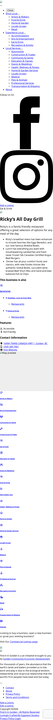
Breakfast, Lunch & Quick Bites (19, 298)
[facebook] (26, 148)
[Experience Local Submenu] (24, 33)
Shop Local (11, 13)
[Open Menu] (1, 5)
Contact (10, 687)
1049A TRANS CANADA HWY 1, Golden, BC (25, 343)
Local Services (13, 48)
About (9, 89)
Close (10, 10)
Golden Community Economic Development (26, 658)
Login (18, 718)
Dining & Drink (13, 311)
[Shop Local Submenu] (18, 14)
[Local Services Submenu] (21, 49)
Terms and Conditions (17, 697)
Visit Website (10, 349)
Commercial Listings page (23, 641)
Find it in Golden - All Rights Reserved (20, 712)
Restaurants (17, 304)
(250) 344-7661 (11, 346)
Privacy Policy (13, 694)
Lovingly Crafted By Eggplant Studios (19, 715)
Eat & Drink (5, 291)
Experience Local (14, 32)
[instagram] (26, 202)
